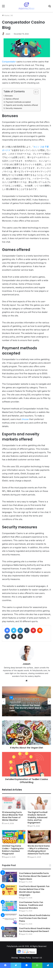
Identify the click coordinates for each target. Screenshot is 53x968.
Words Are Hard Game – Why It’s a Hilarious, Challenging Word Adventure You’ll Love (39, 850)
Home (6, 15)
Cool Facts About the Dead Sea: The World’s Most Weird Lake (25, 708)
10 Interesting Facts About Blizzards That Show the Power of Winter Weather (12, 816)
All (12, 15)
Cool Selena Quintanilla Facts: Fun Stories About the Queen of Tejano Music (34, 876)
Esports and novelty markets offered (22, 105)
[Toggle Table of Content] (35, 92)
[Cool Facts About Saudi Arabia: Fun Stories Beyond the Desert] (9, 932)
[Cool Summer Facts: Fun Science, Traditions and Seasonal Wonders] (9, 906)
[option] (26, 701)
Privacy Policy (25, 958)
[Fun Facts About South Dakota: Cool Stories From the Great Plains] (9, 919)
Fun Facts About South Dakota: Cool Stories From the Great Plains (34, 918)
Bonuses (9, 96)
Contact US (37, 958)
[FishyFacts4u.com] (26, 6)
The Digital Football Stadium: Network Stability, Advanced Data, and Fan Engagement (37, 817)
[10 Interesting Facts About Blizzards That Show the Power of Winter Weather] (13, 803)
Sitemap (14, 958)
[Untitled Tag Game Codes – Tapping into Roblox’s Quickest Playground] (13, 836)
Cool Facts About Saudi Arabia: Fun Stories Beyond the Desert (34, 930)
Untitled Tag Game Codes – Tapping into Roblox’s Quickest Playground (13, 850)
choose (25, 419)
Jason (8, 34)
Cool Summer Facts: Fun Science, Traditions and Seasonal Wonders (31, 905)
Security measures (14, 108)
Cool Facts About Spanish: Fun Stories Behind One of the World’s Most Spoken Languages (34, 890)
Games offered (12, 99)
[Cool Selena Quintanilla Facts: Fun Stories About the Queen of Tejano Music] (9, 877)
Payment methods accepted (18, 102)
